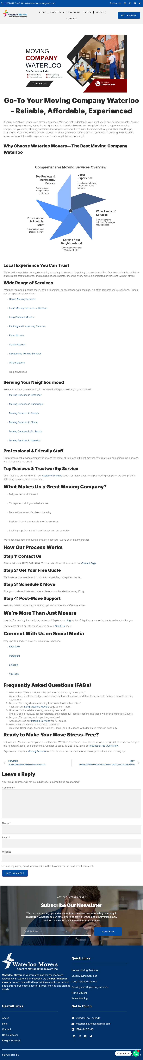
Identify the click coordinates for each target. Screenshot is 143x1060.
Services (55, 12)
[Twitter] (140, 3)
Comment (8, 788)
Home (42, 12)
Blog (88, 12)
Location (75, 12)
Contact (71, 18)
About (100, 12)
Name (6, 823)
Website (6, 852)
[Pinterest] (125, 3)
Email (6, 837)
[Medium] (135, 3)
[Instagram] (130, 3)
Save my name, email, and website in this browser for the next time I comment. (49, 866)
